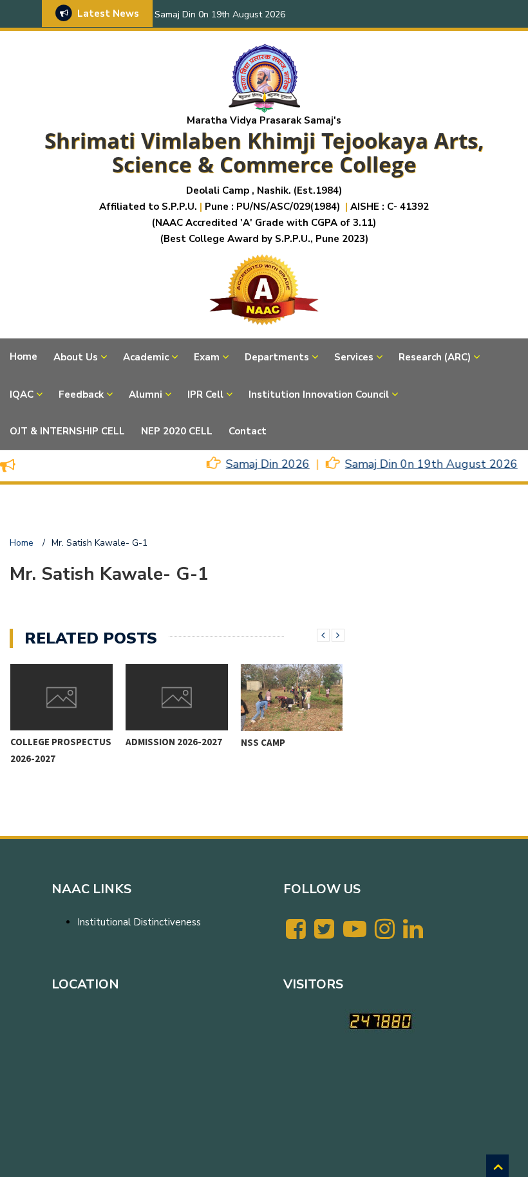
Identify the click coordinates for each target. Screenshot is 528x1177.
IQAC (21, 394)
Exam (207, 357)
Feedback (81, 394)
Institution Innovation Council (319, 394)
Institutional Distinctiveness (139, 922)
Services (353, 357)
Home (23, 356)
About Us (75, 357)
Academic (146, 357)
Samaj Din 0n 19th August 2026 (220, 14)
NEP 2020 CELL (176, 431)
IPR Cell (205, 394)
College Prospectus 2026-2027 (60, 750)
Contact (248, 431)
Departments (277, 357)
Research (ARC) (435, 357)
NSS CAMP (263, 742)
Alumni (145, 394)
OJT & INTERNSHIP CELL (67, 431)
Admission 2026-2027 (174, 742)
